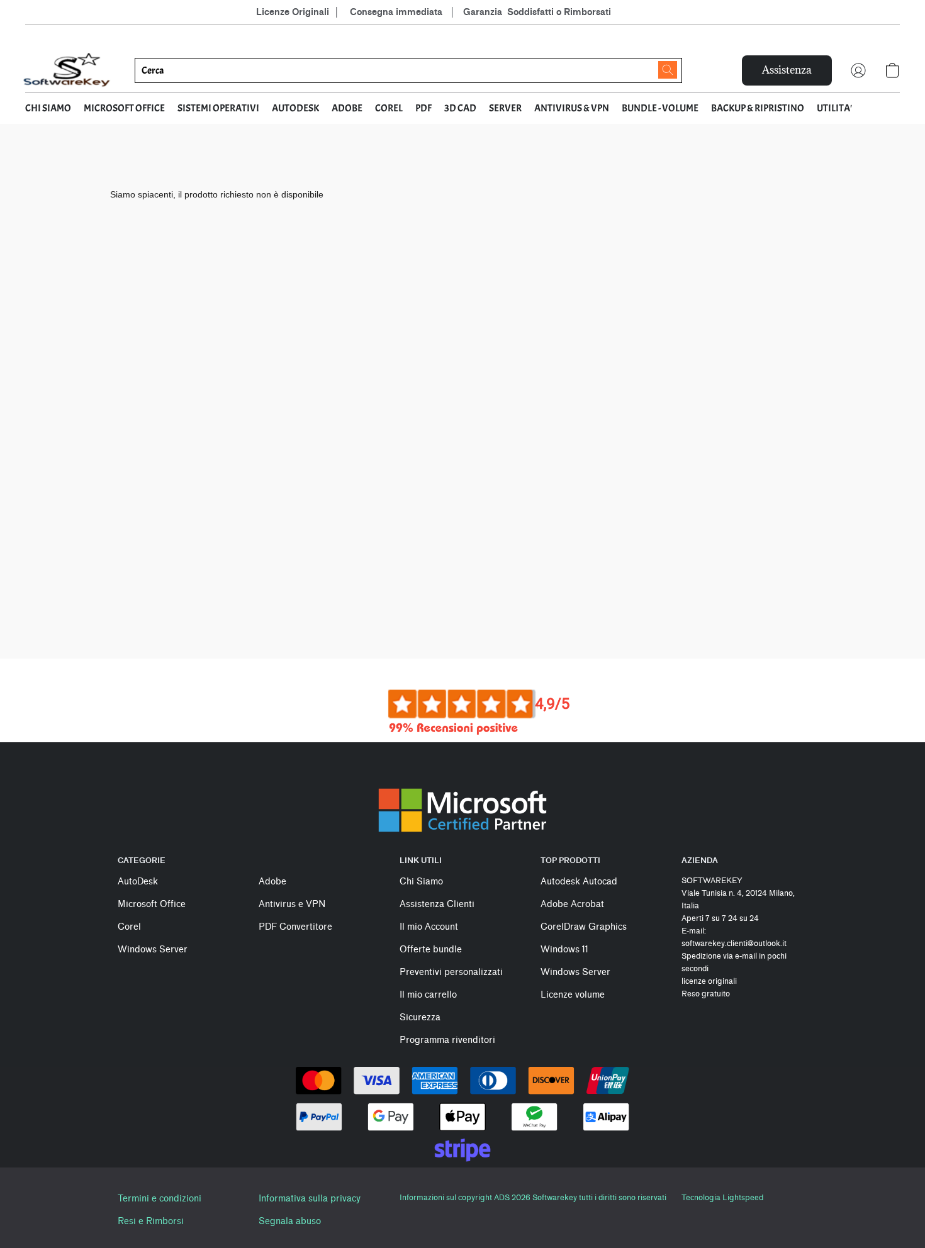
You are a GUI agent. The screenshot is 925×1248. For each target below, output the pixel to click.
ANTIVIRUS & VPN (571, 108)
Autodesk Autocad (579, 881)
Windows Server (153, 949)
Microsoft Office (152, 904)
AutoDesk (138, 881)
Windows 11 (564, 949)
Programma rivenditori (447, 1040)
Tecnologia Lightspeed (722, 1197)
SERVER (505, 108)
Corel (129, 927)
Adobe (272, 881)
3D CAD (460, 108)
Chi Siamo (421, 881)
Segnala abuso (290, 1221)
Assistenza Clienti (437, 904)
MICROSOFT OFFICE (124, 108)
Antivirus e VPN (292, 904)
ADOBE (347, 108)
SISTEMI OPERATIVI (218, 108)
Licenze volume (573, 994)
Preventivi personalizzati (451, 972)
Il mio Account (429, 927)
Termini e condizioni (159, 1198)
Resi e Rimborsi (151, 1221)
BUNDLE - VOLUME (660, 108)
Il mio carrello (428, 994)
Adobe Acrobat (572, 904)
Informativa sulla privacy (310, 1198)
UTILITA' (834, 108)
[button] (67, 70)
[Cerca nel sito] (667, 70)
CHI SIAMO (48, 108)
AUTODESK (295, 108)
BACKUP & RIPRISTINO (757, 108)
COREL (389, 108)
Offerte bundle (431, 949)
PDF (423, 108)
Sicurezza (420, 1017)
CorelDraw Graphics (584, 927)
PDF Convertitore (295, 927)
